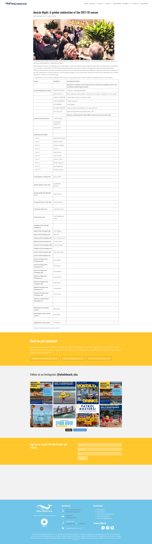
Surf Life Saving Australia (104, 518)
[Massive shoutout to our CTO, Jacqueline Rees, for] (64, 393)
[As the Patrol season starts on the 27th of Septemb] (41, 416)
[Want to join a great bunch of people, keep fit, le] (41, 393)
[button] (83, 458)
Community (51, 328)
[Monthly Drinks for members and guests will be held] (87, 393)
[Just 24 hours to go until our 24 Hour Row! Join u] (64, 416)
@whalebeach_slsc (67, 374)
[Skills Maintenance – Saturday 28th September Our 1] (111, 416)
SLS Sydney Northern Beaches (106, 514)
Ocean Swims (100, 512)
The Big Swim (101, 510)
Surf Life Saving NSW (103, 516)
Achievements (43, 328)
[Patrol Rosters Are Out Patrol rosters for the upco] (87, 416)
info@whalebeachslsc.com (73, 528)
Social (57, 328)
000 (76, 524)
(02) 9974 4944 (70, 521)
